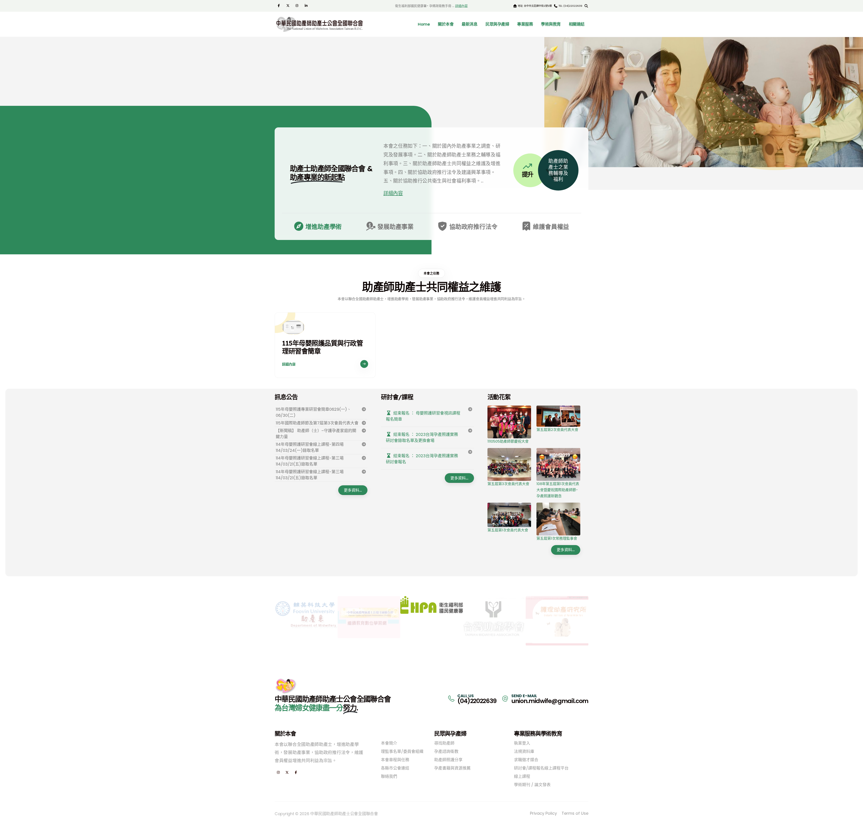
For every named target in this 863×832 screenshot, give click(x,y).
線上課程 (522, 776)
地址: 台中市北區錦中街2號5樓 (534, 6)
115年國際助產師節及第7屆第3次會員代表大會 (317, 423)
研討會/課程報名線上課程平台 (541, 768)
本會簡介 (389, 743)
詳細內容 (461, 6)
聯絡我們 (389, 776)
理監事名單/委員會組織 (402, 751)
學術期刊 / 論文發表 (532, 785)
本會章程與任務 (395, 760)
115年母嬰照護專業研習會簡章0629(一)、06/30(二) (313, 412)
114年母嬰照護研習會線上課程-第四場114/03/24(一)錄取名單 (310, 447)
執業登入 (522, 743)
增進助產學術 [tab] (323, 227)
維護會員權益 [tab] (550, 227)
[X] (288, 5)
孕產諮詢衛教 (446, 751)
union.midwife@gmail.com (549, 701)
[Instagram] (297, 5)
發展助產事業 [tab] (395, 227)
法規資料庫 (524, 751)
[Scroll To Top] (855, 827)
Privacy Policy (543, 813)
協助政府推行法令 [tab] (472, 227)
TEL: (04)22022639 (570, 6)
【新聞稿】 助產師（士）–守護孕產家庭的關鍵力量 (316, 433)
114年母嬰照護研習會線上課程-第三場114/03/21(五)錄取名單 (310, 461)
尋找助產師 (444, 743)
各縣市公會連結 (395, 768)
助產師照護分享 (448, 760)
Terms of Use (575, 813)
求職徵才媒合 (526, 760)
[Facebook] (279, 5)
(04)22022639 (476, 701)
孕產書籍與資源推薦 (452, 768)
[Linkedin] (306, 5)
